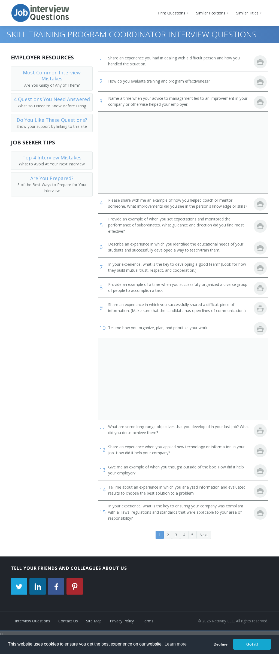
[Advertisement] (183, 152)
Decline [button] (221, 644)
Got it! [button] (252, 644)
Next (203, 534)
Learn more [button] (176, 644)
